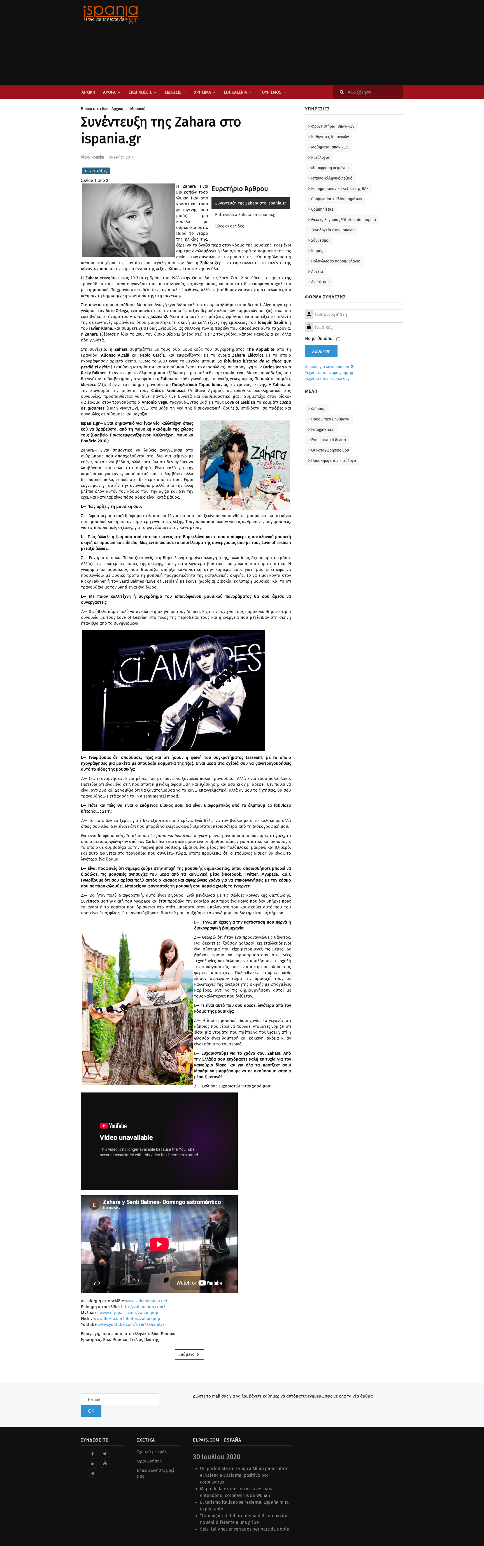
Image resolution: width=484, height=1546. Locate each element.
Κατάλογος (320, 157)
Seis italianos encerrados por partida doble (244, 1529)
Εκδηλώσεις (140, 92)
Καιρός (317, 250)
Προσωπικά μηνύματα (330, 419)
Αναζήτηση (320, 282)
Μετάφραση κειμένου (330, 168)
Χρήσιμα (202, 92)
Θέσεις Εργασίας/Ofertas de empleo (343, 219)
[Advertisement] (298, 42)
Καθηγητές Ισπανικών (330, 136)
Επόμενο (187, 1354)
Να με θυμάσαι (319, 338)
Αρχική (88, 92)
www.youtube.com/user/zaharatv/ (132, 1324)
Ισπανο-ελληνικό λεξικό (331, 178)
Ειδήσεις (173, 92)
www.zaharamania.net (146, 1300)
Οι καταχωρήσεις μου (330, 450)
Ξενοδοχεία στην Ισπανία (333, 230)
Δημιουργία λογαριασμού (327, 366)
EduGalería (235, 92)
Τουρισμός (270, 92)
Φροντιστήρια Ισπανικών (332, 126)
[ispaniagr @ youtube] (105, 1463)
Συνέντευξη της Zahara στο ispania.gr (250, 203)
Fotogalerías (322, 429)
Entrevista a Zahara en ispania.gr (246, 214)
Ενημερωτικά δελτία (328, 440)
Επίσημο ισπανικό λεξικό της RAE (339, 188)
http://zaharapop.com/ (143, 1306)
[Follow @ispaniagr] (105, 1454)
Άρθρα (109, 92)
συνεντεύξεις (96, 170)
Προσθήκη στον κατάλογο (333, 460)
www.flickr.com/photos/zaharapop (126, 1318)
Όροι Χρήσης (149, 1461)
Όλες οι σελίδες (229, 226)
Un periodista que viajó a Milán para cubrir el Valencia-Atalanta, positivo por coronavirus (244, 1475)
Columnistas (322, 209)
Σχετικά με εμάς (152, 1451)
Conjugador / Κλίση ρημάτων (336, 199)
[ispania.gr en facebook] (92, 1454)
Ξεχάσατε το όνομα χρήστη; (329, 372)
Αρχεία (317, 271)
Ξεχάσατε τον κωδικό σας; (327, 378)
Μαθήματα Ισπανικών (329, 147)
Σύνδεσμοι (320, 240)
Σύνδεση (321, 351)
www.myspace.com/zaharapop (129, 1312)
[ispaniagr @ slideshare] (92, 1473)
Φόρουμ (318, 408)
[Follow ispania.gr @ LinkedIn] (92, 1463)
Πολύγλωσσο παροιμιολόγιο (335, 261)
